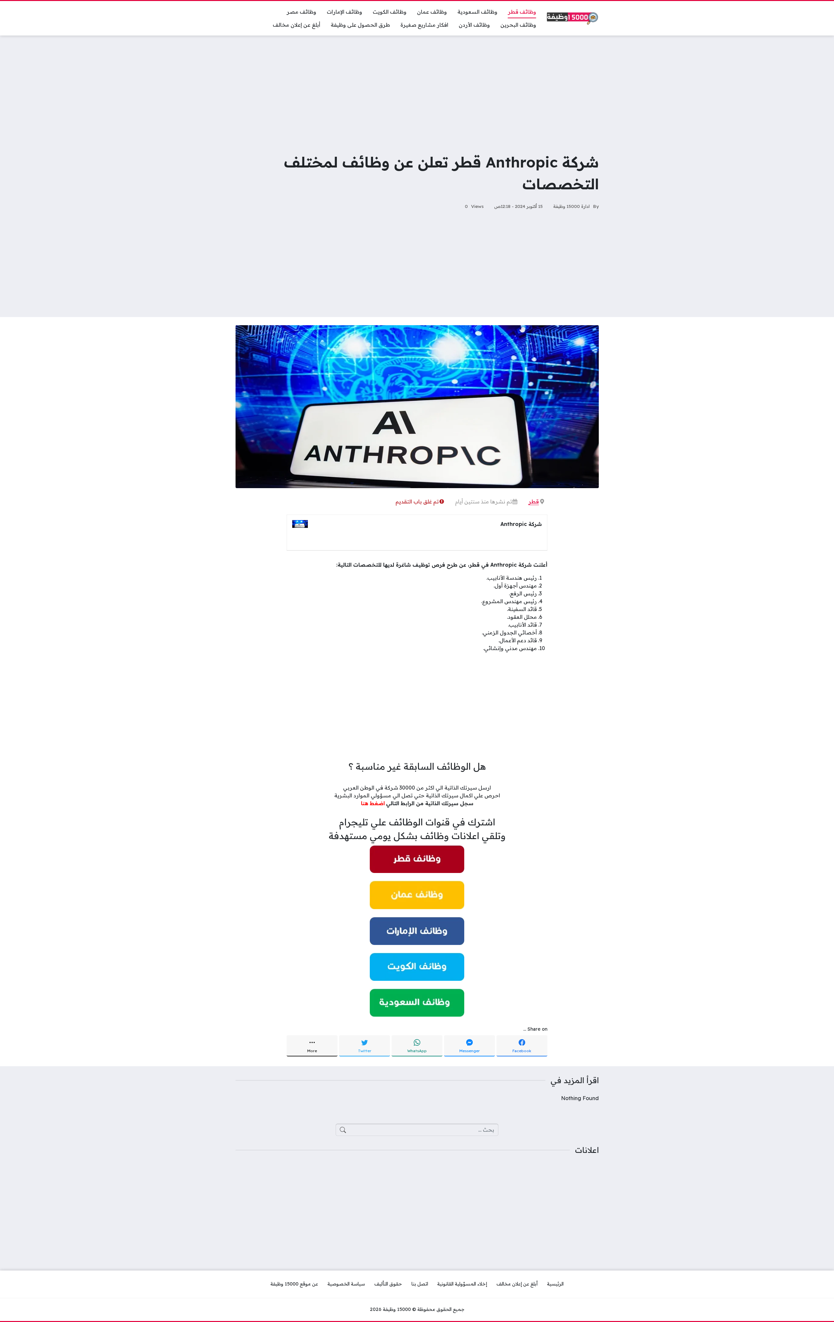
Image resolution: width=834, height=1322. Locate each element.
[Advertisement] (417, 89)
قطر (533, 501)
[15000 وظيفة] (573, 18)
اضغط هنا (373, 803)
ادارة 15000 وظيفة (571, 206)
